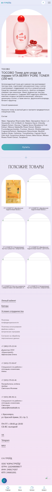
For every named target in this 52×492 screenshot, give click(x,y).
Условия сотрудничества (12, 311)
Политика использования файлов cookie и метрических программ (11, 329)
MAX (3, 446)
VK (2, 435)
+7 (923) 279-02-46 (8, 380)
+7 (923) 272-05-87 (8, 363)
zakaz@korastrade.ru (10, 408)
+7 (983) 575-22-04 (8, 346)
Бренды (5, 306)
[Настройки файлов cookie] (4, 480)
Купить (26, 147)
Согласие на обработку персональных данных (10, 337)
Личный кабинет (8, 301)
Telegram (5, 440)
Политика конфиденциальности (10, 321)
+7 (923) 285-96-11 (8, 397)
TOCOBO (5, 69)
